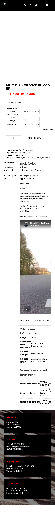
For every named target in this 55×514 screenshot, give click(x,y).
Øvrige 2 (46, 157)
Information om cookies (17, 490)
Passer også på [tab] (10, 176)
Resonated (36, 346)
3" (12, 157)
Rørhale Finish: (12, 124)
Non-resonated (38, 343)
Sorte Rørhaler (38, 361)
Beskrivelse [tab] (9, 162)
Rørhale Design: (12, 119)
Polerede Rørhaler (39, 359)
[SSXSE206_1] (27, 45)
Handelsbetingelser (15, 488)
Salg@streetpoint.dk (20, 446)
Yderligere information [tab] (9, 169)
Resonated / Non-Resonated (13, 111)
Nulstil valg (48, 129)
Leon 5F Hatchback (32, 157)
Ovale (40, 353)
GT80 (33, 353)
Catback (19, 155)
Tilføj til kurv (34, 138)
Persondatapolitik (14, 493)
